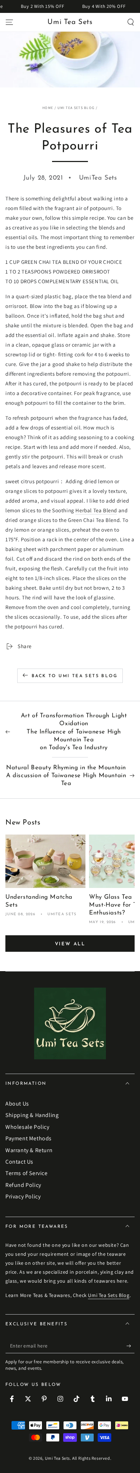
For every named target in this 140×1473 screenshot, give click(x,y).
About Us (17, 1103)
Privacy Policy (23, 1196)
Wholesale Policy (27, 1127)
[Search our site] (130, 22)
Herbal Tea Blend (96, 510)
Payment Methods (28, 1138)
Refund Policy (23, 1185)
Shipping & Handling (32, 1115)
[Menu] (9, 22)
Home (47, 107)
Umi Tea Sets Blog (75, 107)
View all (70, 944)
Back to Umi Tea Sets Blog (74, 676)
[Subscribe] (130, 1346)
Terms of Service (26, 1173)
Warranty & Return (28, 1150)
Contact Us (19, 1161)
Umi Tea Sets (57, 1458)
